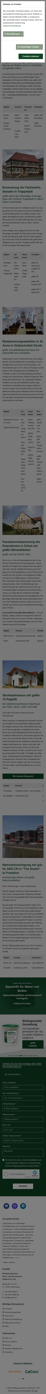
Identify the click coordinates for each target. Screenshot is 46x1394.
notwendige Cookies (29, 47)
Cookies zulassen (30, 56)
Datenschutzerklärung (12, 26)
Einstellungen (13, 34)
